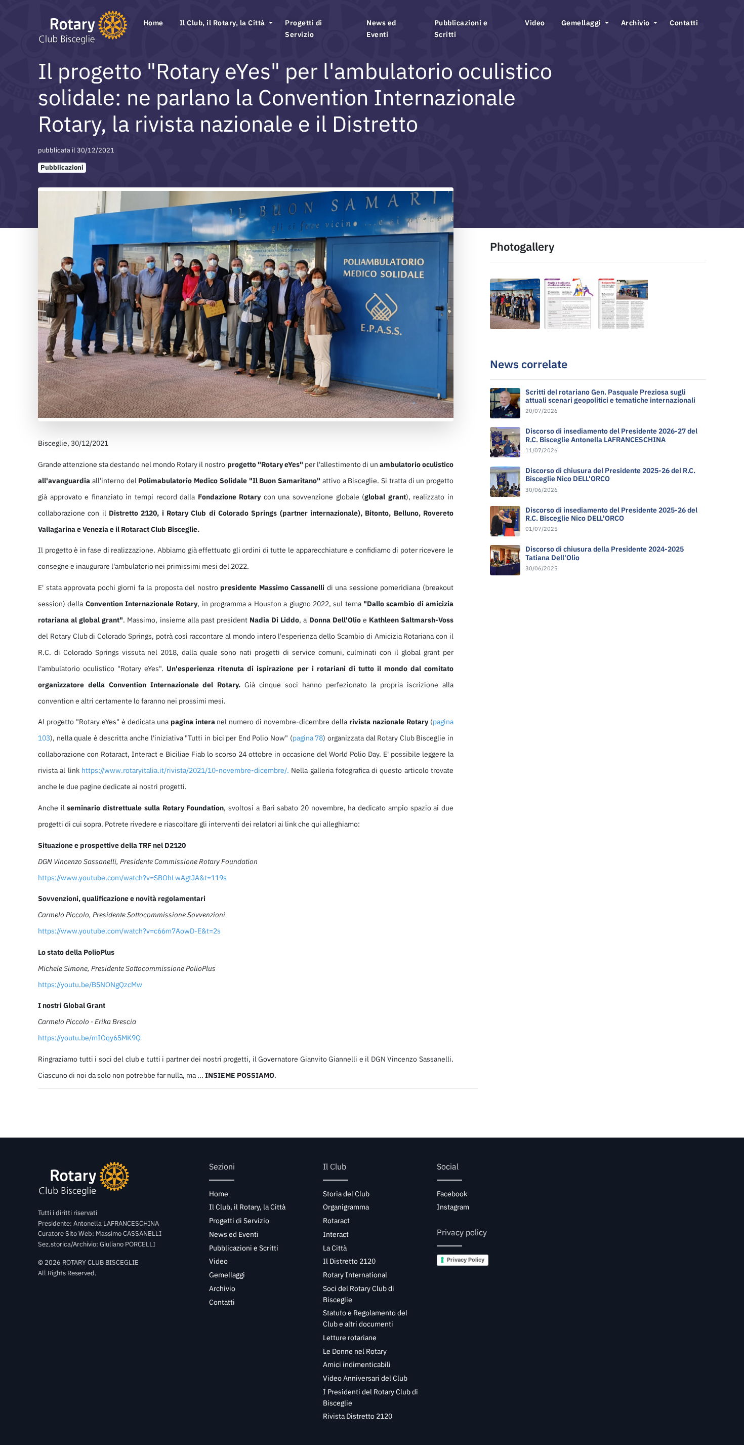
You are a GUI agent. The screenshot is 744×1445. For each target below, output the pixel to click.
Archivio (636, 22)
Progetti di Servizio (303, 28)
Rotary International (355, 1274)
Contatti (684, 22)
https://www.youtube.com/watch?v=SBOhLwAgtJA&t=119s (132, 877)
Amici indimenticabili (357, 1364)
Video (535, 22)
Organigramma (346, 1207)
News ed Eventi (381, 28)
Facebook (452, 1193)
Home (153, 22)
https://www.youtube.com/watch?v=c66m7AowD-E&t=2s (129, 930)
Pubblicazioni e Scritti (461, 28)
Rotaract (336, 1220)
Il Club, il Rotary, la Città (223, 22)
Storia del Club (346, 1193)
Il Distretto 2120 (349, 1261)
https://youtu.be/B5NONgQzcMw (90, 984)
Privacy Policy (465, 1259)
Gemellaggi (582, 22)
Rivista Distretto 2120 (357, 1416)
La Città (335, 1248)
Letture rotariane (350, 1337)
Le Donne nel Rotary (355, 1351)
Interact (336, 1234)
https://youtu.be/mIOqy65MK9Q (89, 1037)
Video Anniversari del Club (365, 1378)
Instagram (453, 1207)
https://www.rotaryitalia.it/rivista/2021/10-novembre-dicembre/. (185, 770)
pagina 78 (308, 738)
